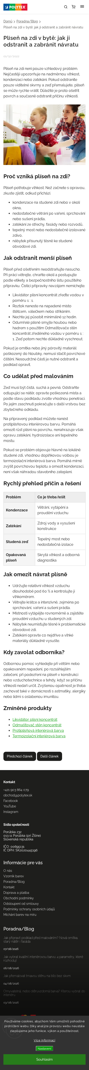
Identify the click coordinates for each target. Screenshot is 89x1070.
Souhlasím (44, 1059)
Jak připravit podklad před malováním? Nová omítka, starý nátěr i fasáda (40, 939)
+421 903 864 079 (16, 790)
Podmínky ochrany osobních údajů (29, 909)
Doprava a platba (16, 892)
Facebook (10, 801)
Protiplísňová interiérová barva (38, 730)
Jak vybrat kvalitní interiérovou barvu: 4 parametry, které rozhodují (43, 958)
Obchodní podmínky (18, 898)
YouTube (9, 806)
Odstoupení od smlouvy (21, 903)
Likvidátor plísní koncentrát (35, 719)
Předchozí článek (20, 756)
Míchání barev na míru (19, 914)
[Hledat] (65, 6)
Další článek (49, 756)
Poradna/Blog (14, 881)
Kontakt (8, 887)
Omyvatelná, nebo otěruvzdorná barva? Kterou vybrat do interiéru (44, 993)
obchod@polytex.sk (17, 795)
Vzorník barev (13, 876)
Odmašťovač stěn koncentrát (37, 725)
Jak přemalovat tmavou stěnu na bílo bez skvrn (37, 976)
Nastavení (44, 1048)
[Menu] (82, 6)
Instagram (10, 812)
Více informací (44, 1040)
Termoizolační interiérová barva (39, 736)
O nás (7, 870)
